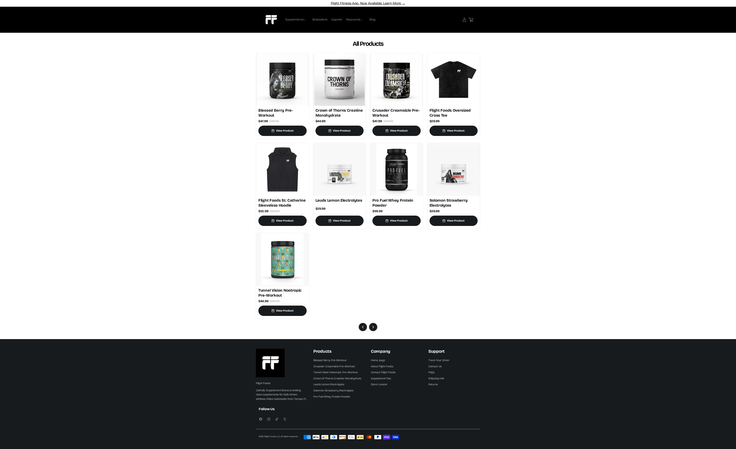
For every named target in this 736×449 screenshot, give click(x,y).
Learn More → (393, 3)
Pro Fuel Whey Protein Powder (331, 396)
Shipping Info (436, 378)
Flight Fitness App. (345, 3)
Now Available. (371, 3)
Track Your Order (438, 360)
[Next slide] (373, 327)
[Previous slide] (363, 327)
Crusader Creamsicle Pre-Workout (334, 366)
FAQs (431, 372)
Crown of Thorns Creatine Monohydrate (337, 378)
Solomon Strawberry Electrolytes (333, 390)
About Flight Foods (382, 366)
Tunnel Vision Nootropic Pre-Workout (335, 372)
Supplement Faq (381, 378)
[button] (297, 20)
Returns (433, 384)
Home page (378, 360)
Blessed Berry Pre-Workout (330, 360)
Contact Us (435, 366)
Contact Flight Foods (383, 372)
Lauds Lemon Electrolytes (328, 384)
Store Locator (379, 384)
